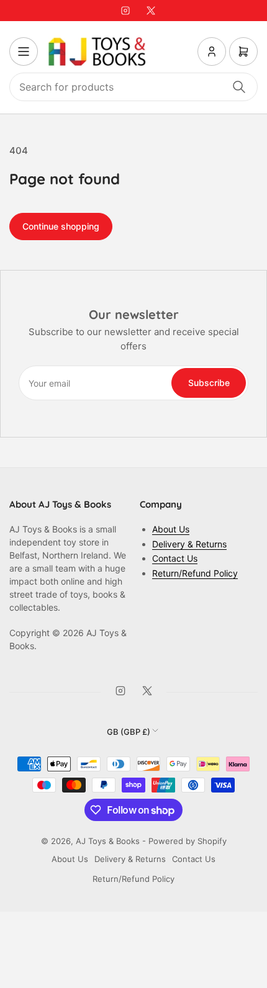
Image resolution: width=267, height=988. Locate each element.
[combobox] (133, 87)
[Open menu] (23, 51)
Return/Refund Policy (195, 573)
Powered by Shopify (187, 841)
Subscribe (209, 382)
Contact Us (174, 558)
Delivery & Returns (189, 544)
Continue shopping (60, 226)
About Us (170, 529)
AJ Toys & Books (108, 841)
